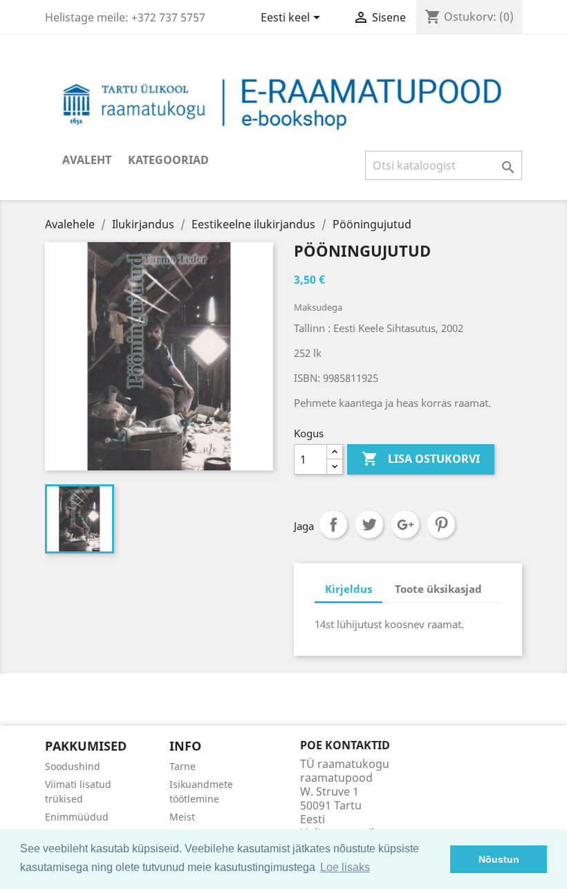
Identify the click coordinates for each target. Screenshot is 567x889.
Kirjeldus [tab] (348, 589)
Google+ (405, 524)
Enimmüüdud (77, 816)
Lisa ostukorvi (421, 458)
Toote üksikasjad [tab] (438, 589)
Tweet (369, 524)
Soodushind (72, 766)
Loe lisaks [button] (345, 867)
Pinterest (441, 524)
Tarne (182, 766)
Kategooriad (168, 159)
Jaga (333, 524)
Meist (182, 816)
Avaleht (86, 159)
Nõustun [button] (498, 859)
